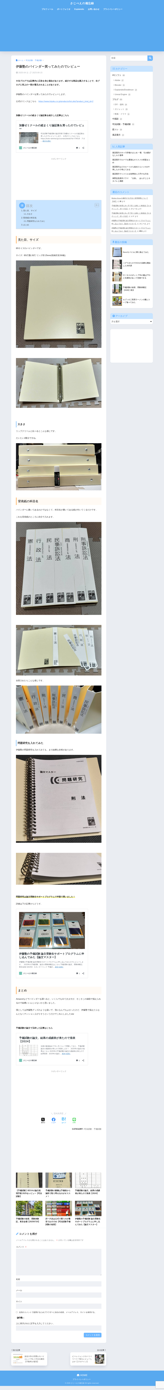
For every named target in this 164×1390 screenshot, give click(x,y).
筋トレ (117, 129)
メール (19, 1290)
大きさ (29, 214)
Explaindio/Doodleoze (126, 90)
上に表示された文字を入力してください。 (35, 1323)
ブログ (117, 99)
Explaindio (79, 9)
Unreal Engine (122, 94)
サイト (19, 1301)
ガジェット (121, 109)
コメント (21, 1247)
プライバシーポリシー (112, 9)
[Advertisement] (82, 33)
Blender (120, 85)
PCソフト (118, 75)
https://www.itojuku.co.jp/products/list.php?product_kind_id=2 (65, 101)
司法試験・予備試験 (92, 1129)
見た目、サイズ (30, 210)
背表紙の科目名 (30, 218)
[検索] (150, 58)
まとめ (26, 225)
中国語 (117, 119)
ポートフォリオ (63, 9)
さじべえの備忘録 (82, 3)
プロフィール (47, 9)
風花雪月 (118, 135)
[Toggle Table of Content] (95, 205)
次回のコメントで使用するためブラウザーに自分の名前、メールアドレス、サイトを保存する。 (57, 1312)
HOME (83, 1375)
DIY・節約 (121, 104)
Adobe (119, 80)
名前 (18, 1279)
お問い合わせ (93, 9)
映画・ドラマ (122, 114)
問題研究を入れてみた (36, 221)
